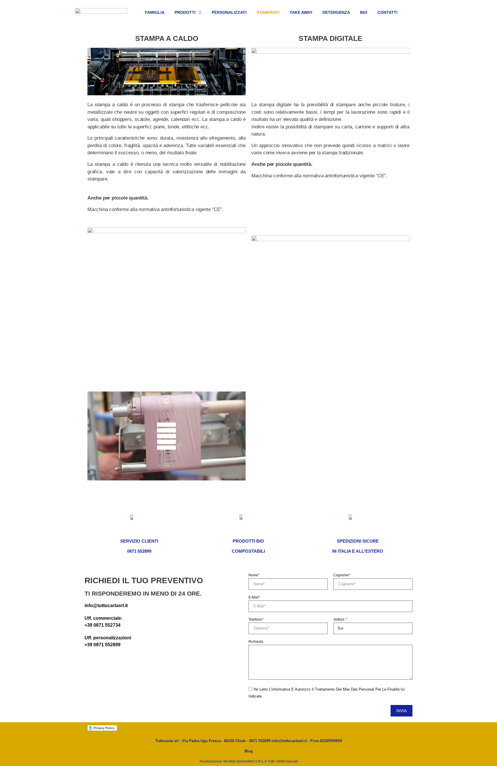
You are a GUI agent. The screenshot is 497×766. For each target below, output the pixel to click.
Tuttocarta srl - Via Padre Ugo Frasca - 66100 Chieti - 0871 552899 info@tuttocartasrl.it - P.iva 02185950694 (248, 741)
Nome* (253, 575)
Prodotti (185, 12)
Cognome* (341, 575)
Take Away (301, 12)
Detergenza (336, 12)
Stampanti (268, 12)
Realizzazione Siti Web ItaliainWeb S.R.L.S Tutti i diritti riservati (249, 761)
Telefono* (255, 619)
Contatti (387, 12)
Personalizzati (229, 12)
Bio (363, 12)
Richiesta (255, 642)
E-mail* (254, 597)
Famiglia (155, 12)
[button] (166, 436)
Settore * (340, 619)
